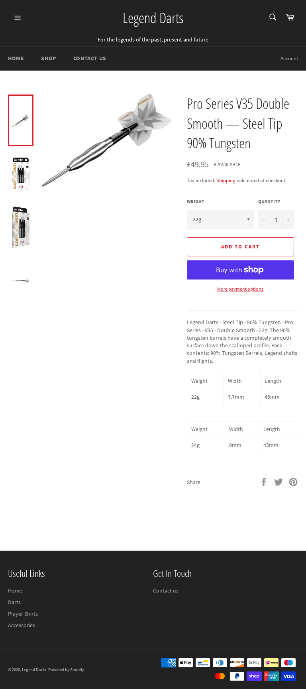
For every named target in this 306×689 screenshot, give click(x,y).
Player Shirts (23, 613)
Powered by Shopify (66, 669)
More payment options (240, 289)
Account (289, 58)
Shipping (225, 180)
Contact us (165, 590)
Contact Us (89, 58)
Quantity (269, 201)
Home (16, 58)
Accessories (21, 625)
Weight (195, 201)
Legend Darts (153, 18)
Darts (14, 602)
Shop (48, 58)
